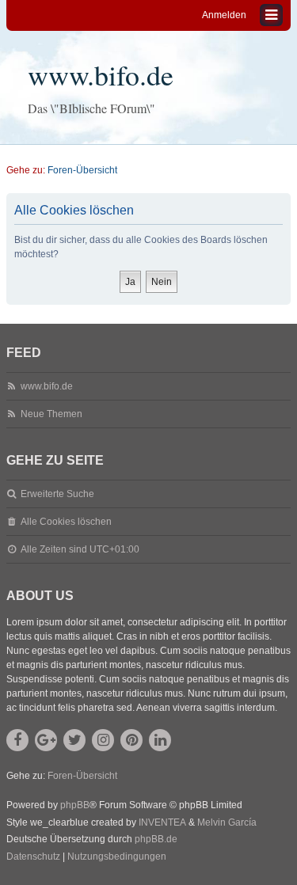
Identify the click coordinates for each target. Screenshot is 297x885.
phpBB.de (156, 839)
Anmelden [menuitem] (224, 15)
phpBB (74, 805)
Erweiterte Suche (57, 493)
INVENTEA (162, 822)
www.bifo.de (100, 74)
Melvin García (227, 822)
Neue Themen (51, 414)
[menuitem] (33, 857)
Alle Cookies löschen (66, 521)
